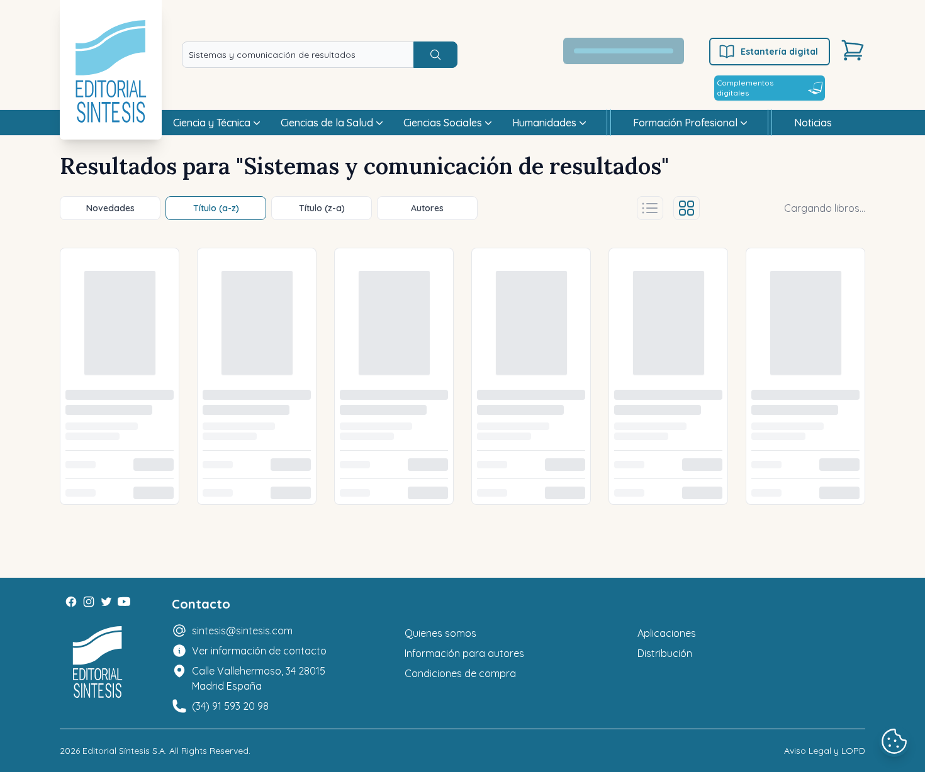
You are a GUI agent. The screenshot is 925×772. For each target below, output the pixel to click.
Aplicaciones (666, 633)
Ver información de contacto (259, 650)
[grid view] (686, 208)
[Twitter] (106, 601)
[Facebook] (71, 601)
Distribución (664, 653)
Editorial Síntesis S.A (123, 750)
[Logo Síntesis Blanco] (97, 662)
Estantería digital (779, 51)
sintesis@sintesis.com (242, 630)
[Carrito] (852, 50)
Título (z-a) (322, 208)
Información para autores (464, 653)
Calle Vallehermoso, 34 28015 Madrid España (258, 678)
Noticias (813, 122)
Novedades (110, 208)
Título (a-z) (216, 208)
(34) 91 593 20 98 (230, 706)
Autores (427, 208)
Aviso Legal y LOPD (824, 750)
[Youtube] (124, 601)
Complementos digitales (745, 87)
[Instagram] (88, 601)
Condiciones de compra (460, 673)
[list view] (650, 208)
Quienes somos (440, 633)
